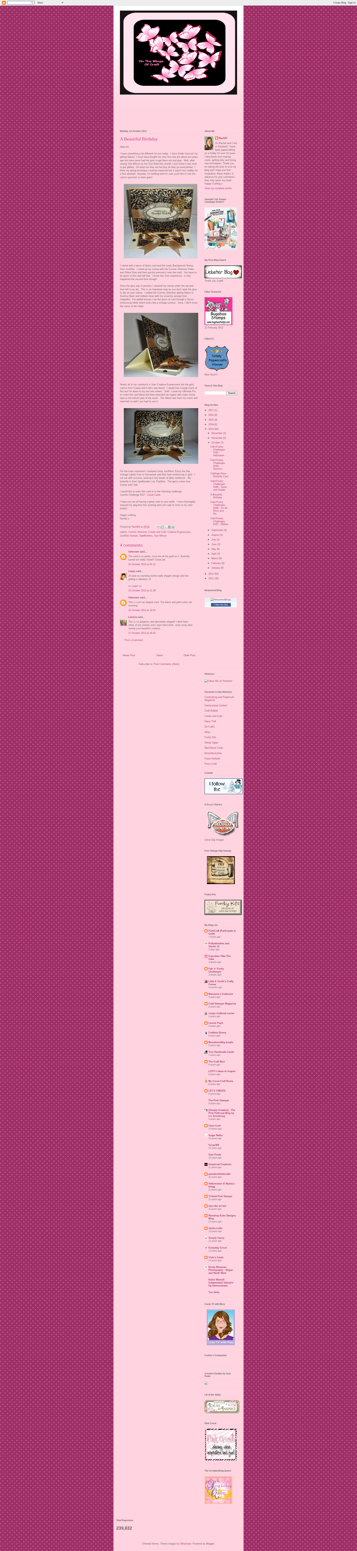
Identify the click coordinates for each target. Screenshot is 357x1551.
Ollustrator (185, 1543)
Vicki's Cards (215, 1257)
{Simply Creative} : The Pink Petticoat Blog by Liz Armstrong (221, 1113)
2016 (211, 415)
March (215, 558)
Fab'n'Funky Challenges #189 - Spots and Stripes (218, 485)
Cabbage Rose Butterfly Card (219, 475)
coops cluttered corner (221, 1013)
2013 (211, 429)
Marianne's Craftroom (220, 994)
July (214, 539)
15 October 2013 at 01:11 (141, 564)
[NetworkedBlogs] (221, 599)
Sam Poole (214, 1154)
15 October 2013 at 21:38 (142, 590)
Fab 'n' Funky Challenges (216, 970)
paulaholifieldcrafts (219, 1174)
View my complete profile (218, 188)
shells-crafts (215, 1228)
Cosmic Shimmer (137, 532)
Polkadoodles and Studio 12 (218, 945)
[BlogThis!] (162, 527)
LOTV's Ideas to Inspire (221, 1071)
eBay (207, 732)
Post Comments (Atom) (166, 664)
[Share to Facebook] (169, 527)
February (216, 563)
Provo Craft (211, 763)
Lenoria (132, 617)
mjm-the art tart (217, 1206)
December (217, 433)
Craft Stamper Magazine (222, 1003)
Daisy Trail (210, 721)
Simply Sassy (216, 1237)
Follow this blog (221, 605)
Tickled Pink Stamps (220, 1196)
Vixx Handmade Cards (221, 1052)
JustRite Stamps (129, 535)
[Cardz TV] (221, 1344)
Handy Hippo (211, 742)
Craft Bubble (211, 710)
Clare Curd (214, 1125)
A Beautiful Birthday (216, 496)
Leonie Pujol (215, 1023)
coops (131, 571)
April (214, 553)
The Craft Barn (216, 1061)
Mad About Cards (214, 747)
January (216, 567)
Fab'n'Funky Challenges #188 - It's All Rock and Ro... (218, 508)
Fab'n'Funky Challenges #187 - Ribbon (219, 521)
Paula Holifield (212, 758)
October (216, 442)
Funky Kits (210, 737)
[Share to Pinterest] (173, 527)
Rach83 (223, 138)
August (215, 535)
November (217, 438)
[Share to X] (166, 527)
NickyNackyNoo (213, 753)
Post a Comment (134, 640)
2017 (211, 410)
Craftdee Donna (217, 1032)
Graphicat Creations (219, 1164)
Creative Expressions (179, 532)
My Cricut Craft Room (220, 1081)
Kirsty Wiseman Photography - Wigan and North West (220, 1270)
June (214, 544)
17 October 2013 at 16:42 (142, 633)
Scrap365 (213, 1145)
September (217, 530)
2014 (211, 424)
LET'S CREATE (217, 1090)
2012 (211, 573)
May (214, 549)
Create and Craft (157, 532)
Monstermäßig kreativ (220, 1042)
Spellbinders (146, 535)
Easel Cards (154, 494)
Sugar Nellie (215, 1135)
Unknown (133, 551)
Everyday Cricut (217, 1247)
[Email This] (159, 527)
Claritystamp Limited (216, 705)
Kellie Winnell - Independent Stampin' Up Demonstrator (221, 1282)
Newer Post (129, 655)
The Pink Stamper (218, 1100)
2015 (211, 419)
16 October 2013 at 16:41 (142, 610)
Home (159, 655)
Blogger (210, 1543)
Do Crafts (210, 726)
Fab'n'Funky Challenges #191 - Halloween (217, 451)
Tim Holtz (214, 1292)
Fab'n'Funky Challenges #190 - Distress (217, 464)
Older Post (189, 655)
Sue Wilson (160, 535)
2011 (211, 578)
